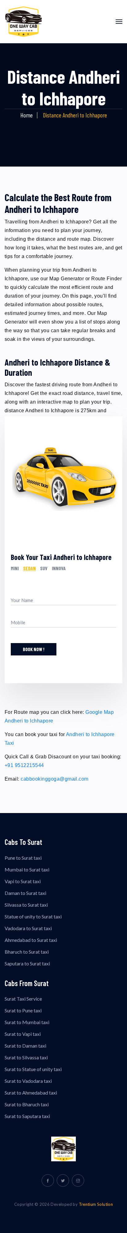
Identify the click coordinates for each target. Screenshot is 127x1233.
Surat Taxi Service (23, 999)
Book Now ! (33, 649)
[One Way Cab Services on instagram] (78, 1180)
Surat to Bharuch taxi (27, 1104)
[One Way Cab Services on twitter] (63, 1180)
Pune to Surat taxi (23, 858)
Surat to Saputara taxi (27, 1116)
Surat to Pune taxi (23, 1010)
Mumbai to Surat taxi (27, 869)
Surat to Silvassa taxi (26, 1057)
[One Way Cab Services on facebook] (48, 1180)
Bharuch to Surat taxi (27, 952)
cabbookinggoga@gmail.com (54, 779)
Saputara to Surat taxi (27, 963)
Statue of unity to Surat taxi (33, 916)
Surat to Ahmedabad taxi (31, 1092)
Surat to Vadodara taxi (28, 1081)
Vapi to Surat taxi (23, 881)
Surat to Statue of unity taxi (33, 1069)
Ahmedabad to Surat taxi (31, 940)
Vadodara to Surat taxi (28, 928)
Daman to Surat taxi (25, 893)
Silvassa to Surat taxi (26, 905)
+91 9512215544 (24, 765)
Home (26, 115)
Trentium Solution (96, 1204)
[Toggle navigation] (119, 21)
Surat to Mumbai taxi (27, 1022)
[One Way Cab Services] (63, 1148)
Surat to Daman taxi (25, 1046)
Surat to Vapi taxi (23, 1034)
